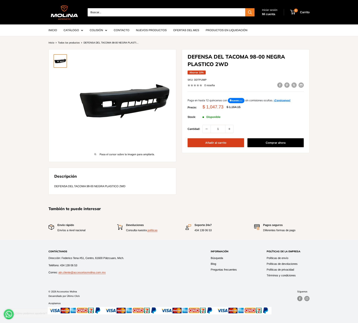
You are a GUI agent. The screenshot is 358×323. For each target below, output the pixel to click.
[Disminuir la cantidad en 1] (207, 129)
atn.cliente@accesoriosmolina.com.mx (82, 272)
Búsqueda (217, 258)
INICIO (52, 30)
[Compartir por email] (301, 85)
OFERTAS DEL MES (186, 30)
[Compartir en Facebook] (279, 85)
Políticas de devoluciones (282, 263)
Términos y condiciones (281, 275)
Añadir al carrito (215, 142)
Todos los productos (69, 42)
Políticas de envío (277, 258)
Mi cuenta (268, 14)
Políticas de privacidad (280, 269)
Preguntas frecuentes (224, 269)
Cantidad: (194, 128)
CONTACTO (121, 30)
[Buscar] (250, 12)
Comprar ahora (275, 142)
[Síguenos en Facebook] (299, 298)
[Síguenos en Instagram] (307, 298)
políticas (152, 230)
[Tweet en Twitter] (294, 85)
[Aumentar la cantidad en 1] (229, 129)
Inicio (51, 42)
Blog (213, 263)
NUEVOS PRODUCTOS (151, 30)
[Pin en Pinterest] (287, 85)
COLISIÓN (96, 30)
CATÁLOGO (71, 30)
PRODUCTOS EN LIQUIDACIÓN (226, 30)
